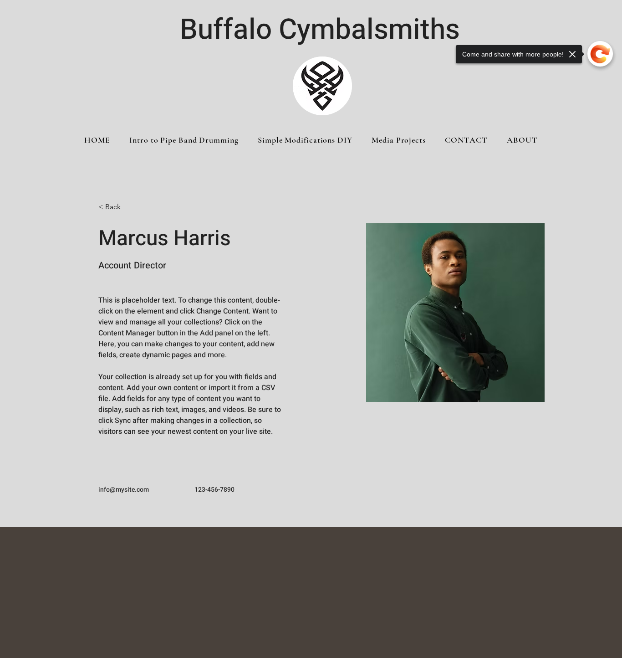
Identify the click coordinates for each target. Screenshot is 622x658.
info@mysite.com (123, 489)
